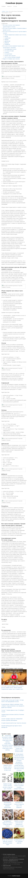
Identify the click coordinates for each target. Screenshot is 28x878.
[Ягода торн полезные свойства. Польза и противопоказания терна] (7, 838)
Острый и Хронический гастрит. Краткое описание (13, 723)
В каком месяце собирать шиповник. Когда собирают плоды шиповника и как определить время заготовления (12, 706)
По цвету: (6, 52)
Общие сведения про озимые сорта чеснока (15, 34)
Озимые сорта (19, 689)
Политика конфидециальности (10, 860)
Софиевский (7, 38)
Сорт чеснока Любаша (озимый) (12, 57)
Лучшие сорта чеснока (10, 55)
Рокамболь (7, 44)
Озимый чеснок (9, 687)
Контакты (5, 859)
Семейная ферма (14, 3)
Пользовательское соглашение (16, 859)
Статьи (15, 6)
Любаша (6, 39)
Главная (3, 6)
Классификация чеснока (10, 49)
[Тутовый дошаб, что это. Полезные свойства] (19, 838)
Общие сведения (17, 687)
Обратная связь (7, 865)
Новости (9, 6)
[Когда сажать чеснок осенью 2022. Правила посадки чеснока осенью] (19, 745)
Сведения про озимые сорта (8, 689)
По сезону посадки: (9, 50)
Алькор (6, 36)
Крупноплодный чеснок (13, 686)
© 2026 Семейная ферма (9, 854)
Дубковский (7, 41)
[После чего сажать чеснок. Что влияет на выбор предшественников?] (19, 782)
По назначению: (8, 54)
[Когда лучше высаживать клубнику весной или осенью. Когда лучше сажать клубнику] (7, 742)
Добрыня (6, 42)
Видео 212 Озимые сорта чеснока (11, 58)
